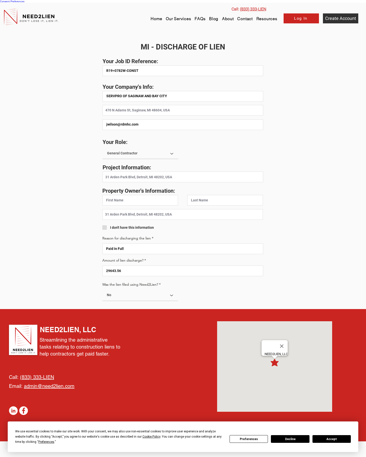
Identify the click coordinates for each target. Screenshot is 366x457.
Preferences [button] (46, 442)
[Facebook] (23, 410)
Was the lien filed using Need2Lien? (130, 284)
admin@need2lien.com (49, 386)
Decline (290, 439)
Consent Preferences (12, 1)
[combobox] (183, 110)
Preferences (249, 439)
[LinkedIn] (13, 410)
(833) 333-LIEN (37, 377)
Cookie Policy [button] (151, 436)
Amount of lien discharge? (123, 260)
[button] (266, 19)
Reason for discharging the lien (127, 238)
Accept (331, 439)
